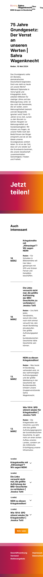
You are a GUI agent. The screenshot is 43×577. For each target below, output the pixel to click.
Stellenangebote (17, 559)
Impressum (37, 553)
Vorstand (14, 556)
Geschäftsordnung (18, 553)
